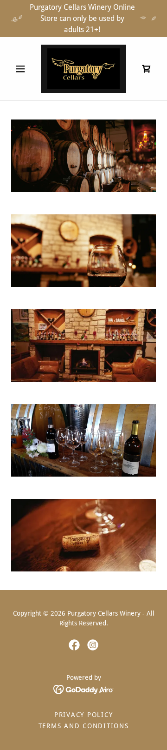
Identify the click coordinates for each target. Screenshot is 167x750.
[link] (84, 69)
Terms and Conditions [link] (84, 726)
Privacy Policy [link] (83, 714)
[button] (22, 69)
